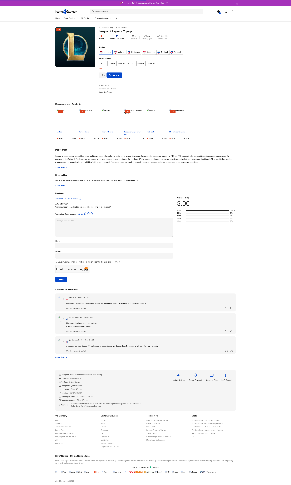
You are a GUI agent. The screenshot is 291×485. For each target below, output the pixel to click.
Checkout (104, 430)
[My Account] (233, 11)
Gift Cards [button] (85, 18)
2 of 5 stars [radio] (82, 213)
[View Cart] (225, 11)
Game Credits (120, 27)
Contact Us (105, 437)
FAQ (193, 437)
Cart (102, 433)
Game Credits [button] (69, 18)
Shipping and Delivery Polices (65, 437)
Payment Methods (107, 443)
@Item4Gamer (76, 393)
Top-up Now (114, 75)
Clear (100, 69)
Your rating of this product (65, 214)
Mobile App (59, 443)
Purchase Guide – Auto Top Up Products (206, 427)
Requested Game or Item (110, 447)
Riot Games (108, 92)
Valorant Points (151, 433)
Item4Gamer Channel (85, 396)
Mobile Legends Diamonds (155, 440)
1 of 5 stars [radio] (79, 213)
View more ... (211, 472)
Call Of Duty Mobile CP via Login (157, 420)
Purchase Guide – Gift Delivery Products (206, 420)
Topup (148, 36)
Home (57, 18)
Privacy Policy (60, 430)
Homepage (103, 27)
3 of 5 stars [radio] (85, 213)
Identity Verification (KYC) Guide (203, 433)
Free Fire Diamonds (153, 423)
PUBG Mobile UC (152, 427)
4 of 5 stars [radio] (88, 213)
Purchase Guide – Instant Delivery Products (207, 423)
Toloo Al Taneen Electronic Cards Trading (86, 375)
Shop (111, 27)
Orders (103, 427)
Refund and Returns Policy (64, 433)
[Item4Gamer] (66, 11)
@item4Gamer (76, 378)
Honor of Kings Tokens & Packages (158, 437)
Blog (117, 18)
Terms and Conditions (63, 427)
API (167, 3)
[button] (106, 52)
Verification (105, 440)
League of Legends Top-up (156, 430)
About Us (58, 423)
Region (102, 47)
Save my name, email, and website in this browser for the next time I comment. (89, 262)
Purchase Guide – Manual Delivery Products (207, 430)
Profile (103, 420)
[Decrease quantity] (100, 75)
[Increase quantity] (104, 75)
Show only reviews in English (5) (68, 198)
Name (58, 241)
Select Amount (105, 58)
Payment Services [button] (102, 18)
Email (58, 251)
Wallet (103, 423)
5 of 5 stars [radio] (91, 213)
